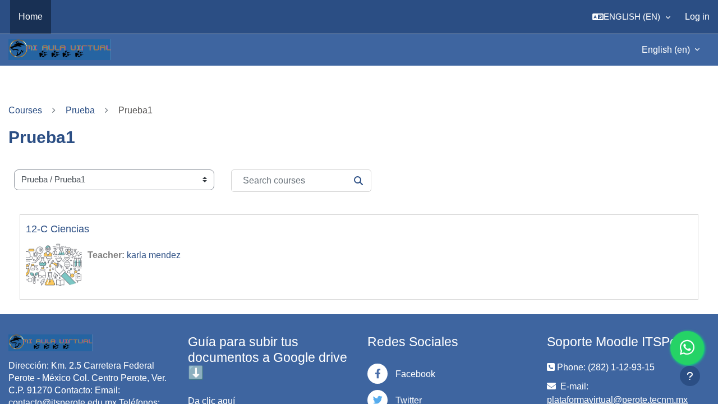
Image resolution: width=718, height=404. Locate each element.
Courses (25, 110)
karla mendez (154, 255)
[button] (631, 17)
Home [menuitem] (31, 16)
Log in (697, 16)
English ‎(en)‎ (667, 49)
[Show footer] (690, 376)
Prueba (80, 110)
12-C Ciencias (57, 229)
